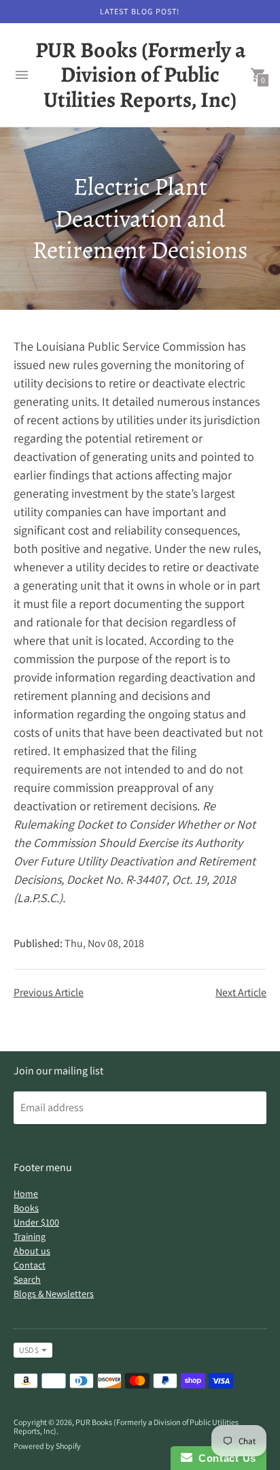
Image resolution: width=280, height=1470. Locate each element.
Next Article (240, 992)
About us (32, 1251)
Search (27, 1279)
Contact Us (224, 1458)
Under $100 (36, 1222)
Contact (30, 1265)
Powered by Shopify (47, 1446)
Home (26, 1193)
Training (30, 1236)
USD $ (29, 1350)
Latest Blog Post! (139, 11)
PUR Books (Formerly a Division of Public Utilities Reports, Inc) (126, 1427)
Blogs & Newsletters (54, 1294)
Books (26, 1208)
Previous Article (49, 992)
